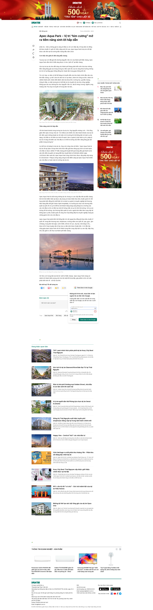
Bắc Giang (58, 315)
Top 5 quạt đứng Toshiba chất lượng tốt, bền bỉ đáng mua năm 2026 (110, 569)
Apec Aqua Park (49, 315)
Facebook (112, 593)
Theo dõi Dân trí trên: (103, 593)
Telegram (120, 593)
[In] (33, 57)
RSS (78, 585)
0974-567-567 (44, 602)
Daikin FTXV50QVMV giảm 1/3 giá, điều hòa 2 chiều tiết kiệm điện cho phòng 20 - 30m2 (64, 569)
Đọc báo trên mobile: (105, 585)
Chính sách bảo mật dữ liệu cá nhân (86, 593)
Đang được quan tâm (40, 346)
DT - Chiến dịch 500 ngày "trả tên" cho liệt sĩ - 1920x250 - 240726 (76, 0)
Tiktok (117, 593)
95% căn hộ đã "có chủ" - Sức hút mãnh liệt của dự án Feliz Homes (72, 487)
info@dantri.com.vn (40, 604)
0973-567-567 (56, 596)
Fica (81, 22)
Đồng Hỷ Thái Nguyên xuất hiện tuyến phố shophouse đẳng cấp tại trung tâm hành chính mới (72, 419)
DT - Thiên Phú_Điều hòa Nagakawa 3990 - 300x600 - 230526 (109, 33)
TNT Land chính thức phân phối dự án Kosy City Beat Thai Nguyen (73, 351)
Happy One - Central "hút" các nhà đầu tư (69, 435)
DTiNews (88, 22)
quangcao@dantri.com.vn (86, 591)
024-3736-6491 (42, 596)
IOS (104, 589)
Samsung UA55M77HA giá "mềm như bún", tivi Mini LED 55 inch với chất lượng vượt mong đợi (87, 569)
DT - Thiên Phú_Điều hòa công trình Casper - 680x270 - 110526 (66, 319)
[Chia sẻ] (33, 50)
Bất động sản (43, 31)
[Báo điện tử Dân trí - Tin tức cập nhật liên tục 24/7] (36, 23)
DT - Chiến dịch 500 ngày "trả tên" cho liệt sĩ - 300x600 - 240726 (109, 141)
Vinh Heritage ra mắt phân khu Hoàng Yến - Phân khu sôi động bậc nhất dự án (73, 453)
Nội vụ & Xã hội (98, 22)
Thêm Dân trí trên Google (84, 287)
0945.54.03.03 (91, 589)
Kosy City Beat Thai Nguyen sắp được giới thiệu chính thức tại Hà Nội (71, 470)
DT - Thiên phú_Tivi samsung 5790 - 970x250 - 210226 (76, 524)
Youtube (115, 593)
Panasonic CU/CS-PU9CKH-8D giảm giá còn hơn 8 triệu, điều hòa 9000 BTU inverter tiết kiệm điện (42, 570)
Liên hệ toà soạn (81, 587)
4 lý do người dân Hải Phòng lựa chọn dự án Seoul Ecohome (71, 402)
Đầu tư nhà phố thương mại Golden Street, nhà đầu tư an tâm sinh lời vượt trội (72, 385)
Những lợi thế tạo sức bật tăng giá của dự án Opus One (72, 504)
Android (115, 589)
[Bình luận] (33, 46)
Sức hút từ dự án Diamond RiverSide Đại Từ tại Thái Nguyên (72, 368)
